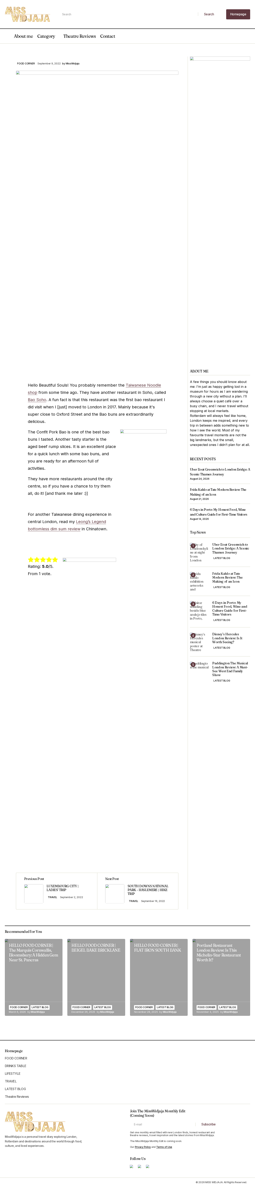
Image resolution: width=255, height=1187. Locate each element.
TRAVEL (52, 897)
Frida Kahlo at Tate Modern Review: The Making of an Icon (227, 577)
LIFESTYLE (12, 1074)
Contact (107, 36)
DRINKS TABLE (15, 1066)
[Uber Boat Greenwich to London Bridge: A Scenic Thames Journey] (199, 552)
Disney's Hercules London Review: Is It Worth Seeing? (227, 638)
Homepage (14, 1051)
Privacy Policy (143, 1146)
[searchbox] (128, 14)
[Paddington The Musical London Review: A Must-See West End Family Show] (199, 671)
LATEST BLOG (221, 558)
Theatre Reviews (79, 36)
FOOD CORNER (26, 63)
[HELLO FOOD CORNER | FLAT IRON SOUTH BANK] (159, 977)
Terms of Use (164, 1146)
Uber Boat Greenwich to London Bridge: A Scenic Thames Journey (230, 548)
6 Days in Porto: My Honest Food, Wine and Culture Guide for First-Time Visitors (229, 609)
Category (46, 36)
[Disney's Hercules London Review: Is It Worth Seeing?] (199, 642)
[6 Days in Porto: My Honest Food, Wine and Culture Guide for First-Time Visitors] (199, 610)
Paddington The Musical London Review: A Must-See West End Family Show (230, 669)
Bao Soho (37, 399)
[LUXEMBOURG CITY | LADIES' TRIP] (56, 891)
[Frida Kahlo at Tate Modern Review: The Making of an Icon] (199, 581)
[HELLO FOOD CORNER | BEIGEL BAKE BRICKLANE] (96, 977)
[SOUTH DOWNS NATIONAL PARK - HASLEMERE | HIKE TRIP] (137, 891)
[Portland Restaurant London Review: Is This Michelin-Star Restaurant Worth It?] (221, 977)
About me (23, 36)
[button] (7, 36)
